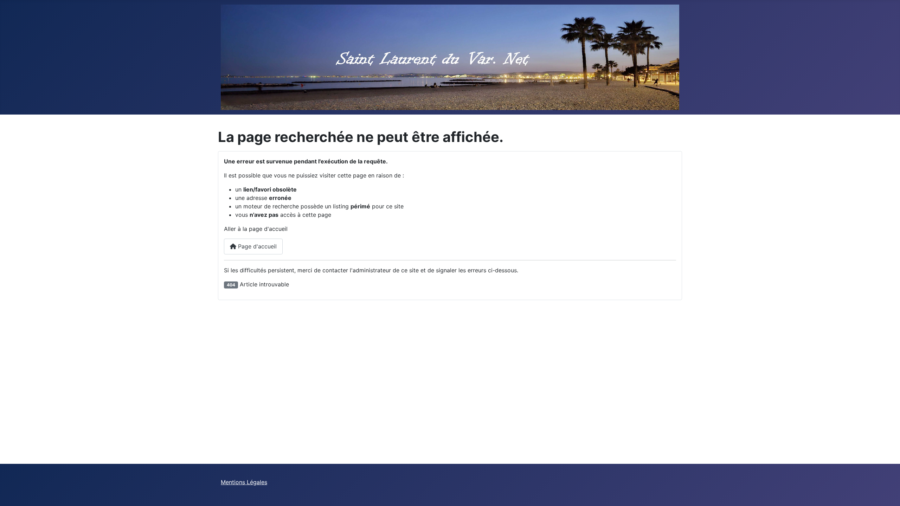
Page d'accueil (256, 246)
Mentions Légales (244, 482)
